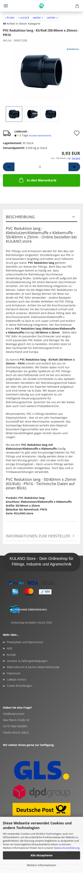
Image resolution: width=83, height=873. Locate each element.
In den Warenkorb (41, 180)
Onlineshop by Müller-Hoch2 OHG (31, 622)
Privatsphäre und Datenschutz (25, 642)
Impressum (13, 673)
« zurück (23, 17)
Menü (6, 6)
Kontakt (11, 654)
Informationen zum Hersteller (38, 536)
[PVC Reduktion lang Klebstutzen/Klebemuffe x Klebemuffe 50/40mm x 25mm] (41, 71)
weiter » (38, 17)
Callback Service (16, 679)
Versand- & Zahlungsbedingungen (27, 661)
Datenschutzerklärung (66, 848)
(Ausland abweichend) (40, 135)
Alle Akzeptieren (41, 855)
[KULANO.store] (41, 6)
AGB (9, 648)
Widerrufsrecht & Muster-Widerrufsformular (33, 667)
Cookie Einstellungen (19, 685)
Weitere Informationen (41, 865)
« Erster (10, 17)
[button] (8, 166)
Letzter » (52, 17)
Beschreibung (20, 216)
